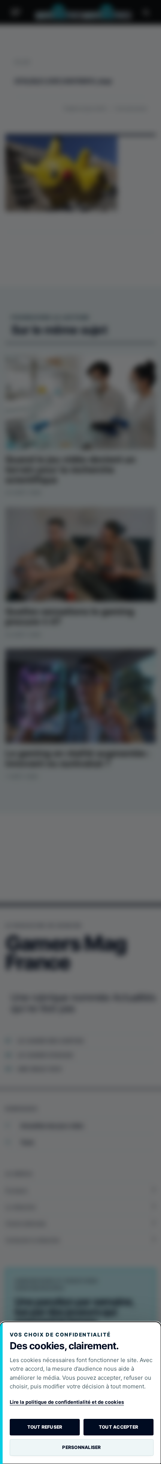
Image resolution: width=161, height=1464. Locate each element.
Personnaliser (81, 1447)
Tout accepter (118, 1427)
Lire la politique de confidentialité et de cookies (67, 1402)
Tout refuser (45, 1427)
